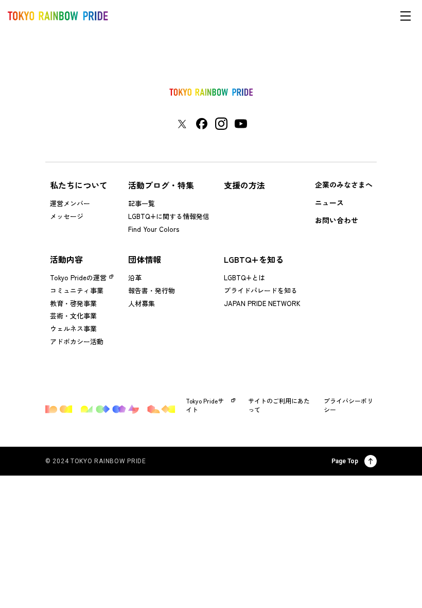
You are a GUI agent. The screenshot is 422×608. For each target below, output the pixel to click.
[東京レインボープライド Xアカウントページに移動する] (181, 123)
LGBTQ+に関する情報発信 (168, 216)
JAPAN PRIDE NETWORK (262, 303)
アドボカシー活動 (76, 341)
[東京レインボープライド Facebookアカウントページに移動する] (202, 123)
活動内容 (66, 259)
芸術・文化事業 (73, 315)
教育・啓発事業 (73, 303)
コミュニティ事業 (76, 290)
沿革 (135, 277)
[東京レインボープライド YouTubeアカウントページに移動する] (241, 123)
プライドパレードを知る (260, 290)
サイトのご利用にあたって (279, 405)
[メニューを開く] (405, 16)
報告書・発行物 (151, 290)
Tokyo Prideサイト (205, 405)
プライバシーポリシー (348, 405)
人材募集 (141, 303)
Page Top (344, 461)
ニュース (329, 202)
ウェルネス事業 (73, 328)
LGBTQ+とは (244, 277)
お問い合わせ (336, 220)
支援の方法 (244, 185)
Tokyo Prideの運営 (78, 277)
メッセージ (66, 216)
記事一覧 (141, 203)
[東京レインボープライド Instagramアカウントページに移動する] (221, 123)
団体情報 (144, 259)
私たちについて (79, 185)
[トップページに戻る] (211, 92)
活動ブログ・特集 (161, 185)
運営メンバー (70, 203)
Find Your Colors (153, 229)
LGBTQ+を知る (254, 259)
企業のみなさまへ (344, 184)
